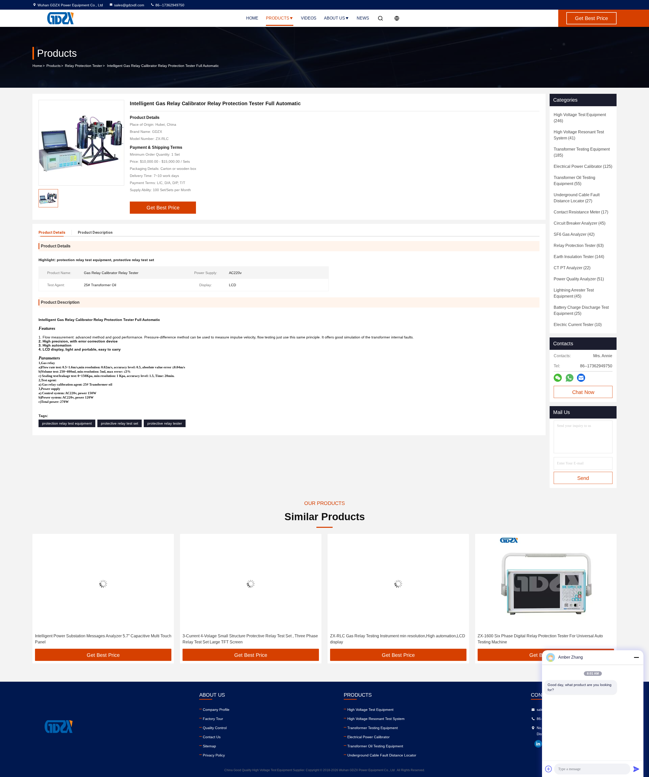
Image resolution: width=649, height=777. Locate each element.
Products (277, 18)
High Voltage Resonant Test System (376, 719)
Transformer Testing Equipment (372, 728)
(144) (579, 257)
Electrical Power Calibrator (368, 737)
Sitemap (209, 746)
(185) (582, 152)
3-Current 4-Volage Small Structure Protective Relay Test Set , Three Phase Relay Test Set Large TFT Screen (250, 639)
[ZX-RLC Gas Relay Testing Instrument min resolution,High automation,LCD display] (398, 583)
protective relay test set (119, 423)
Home (252, 18)
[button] (41, 593)
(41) (579, 135)
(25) (581, 310)
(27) (577, 198)
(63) (579, 245)
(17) (581, 212)
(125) (583, 166)
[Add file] (548, 768)
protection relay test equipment (67, 423)
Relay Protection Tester (83, 66)
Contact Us (212, 737)
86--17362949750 (169, 5)
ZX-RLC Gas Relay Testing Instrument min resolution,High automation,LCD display (397, 639)
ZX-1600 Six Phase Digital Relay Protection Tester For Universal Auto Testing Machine (540, 639)
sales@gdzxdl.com (129, 5)
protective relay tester (164, 423)
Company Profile (216, 710)
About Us (334, 18)
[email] (581, 377)
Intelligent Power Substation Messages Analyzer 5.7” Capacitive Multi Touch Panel (103, 639)
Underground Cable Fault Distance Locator (381, 755)
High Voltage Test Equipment (370, 710)
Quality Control (215, 728)
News (363, 18)
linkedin (538, 744)
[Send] (636, 768)
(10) (578, 324)
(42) (574, 234)
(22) (572, 268)
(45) (579, 223)
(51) (579, 279)
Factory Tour (213, 719)
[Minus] (636, 657)
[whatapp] (569, 378)
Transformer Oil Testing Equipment (375, 746)
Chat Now (583, 392)
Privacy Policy (214, 755)
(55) (574, 180)
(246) (580, 118)
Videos (308, 18)
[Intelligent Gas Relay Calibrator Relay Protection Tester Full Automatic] (81, 143)
